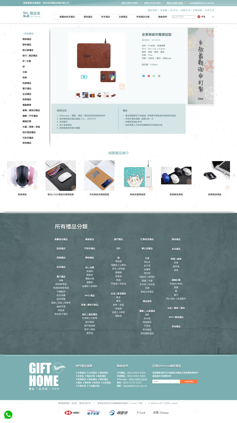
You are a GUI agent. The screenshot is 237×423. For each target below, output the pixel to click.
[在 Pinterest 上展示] (148, 76)
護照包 (89, 333)
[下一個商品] (234, 175)
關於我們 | (153, 10)
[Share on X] (159, 76)
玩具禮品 (61, 267)
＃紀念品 (80, 376)
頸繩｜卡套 (147, 280)
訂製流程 (197, 10)
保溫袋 (118, 276)
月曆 (147, 288)
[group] (118, 179)
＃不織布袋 (81, 386)
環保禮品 (176, 239)
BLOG (174, 10)
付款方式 (210, 10)
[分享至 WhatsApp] (154, 76)
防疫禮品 (61, 248)
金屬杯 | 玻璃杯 (89, 286)
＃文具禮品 (106, 383)
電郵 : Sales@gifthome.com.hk (132, 386)
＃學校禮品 (103, 379)
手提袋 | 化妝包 (118, 283)
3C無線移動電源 (61, 287)
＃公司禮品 (92, 373)
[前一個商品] (3, 175)
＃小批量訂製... (94, 386)
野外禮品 (147, 329)
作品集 (163, 10)
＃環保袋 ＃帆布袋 (91, 383)
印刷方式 (185, 10)
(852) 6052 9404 (136, 376)
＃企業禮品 (81, 373)
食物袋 (118, 308)
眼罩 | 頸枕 (89, 329)
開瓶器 (118, 316)
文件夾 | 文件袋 (147, 284)
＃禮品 (79, 383)
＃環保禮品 (103, 373)
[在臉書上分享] (143, 76)
